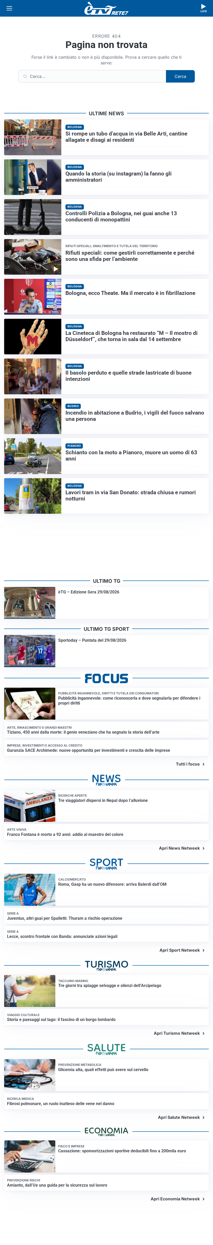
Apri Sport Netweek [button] (179, 950)
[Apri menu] (9, 8)
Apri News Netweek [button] (179, 848)
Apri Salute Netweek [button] (179, 1117)
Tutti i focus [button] (188, 764)
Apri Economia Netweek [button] (175, 1198)
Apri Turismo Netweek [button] (177, 1033)
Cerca (180, 76)
